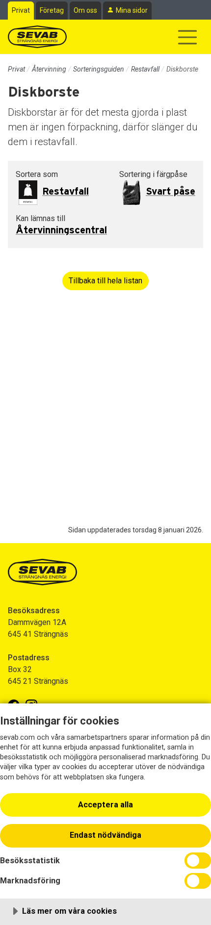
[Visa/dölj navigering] (187, 37)
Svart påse (170, 192)
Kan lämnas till (40, 218)
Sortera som (37, 174)
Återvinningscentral (61, 230)
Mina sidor (132, 10)
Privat (21, 10)
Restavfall (145, 69)
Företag (52, 10)
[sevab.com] (37, 37)
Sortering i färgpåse (153, 174)
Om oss (85, 10)
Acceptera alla (105, 804)
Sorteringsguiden (98, 69)
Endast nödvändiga (105, 835)
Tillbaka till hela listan (105, 280)
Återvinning (49, 69)
